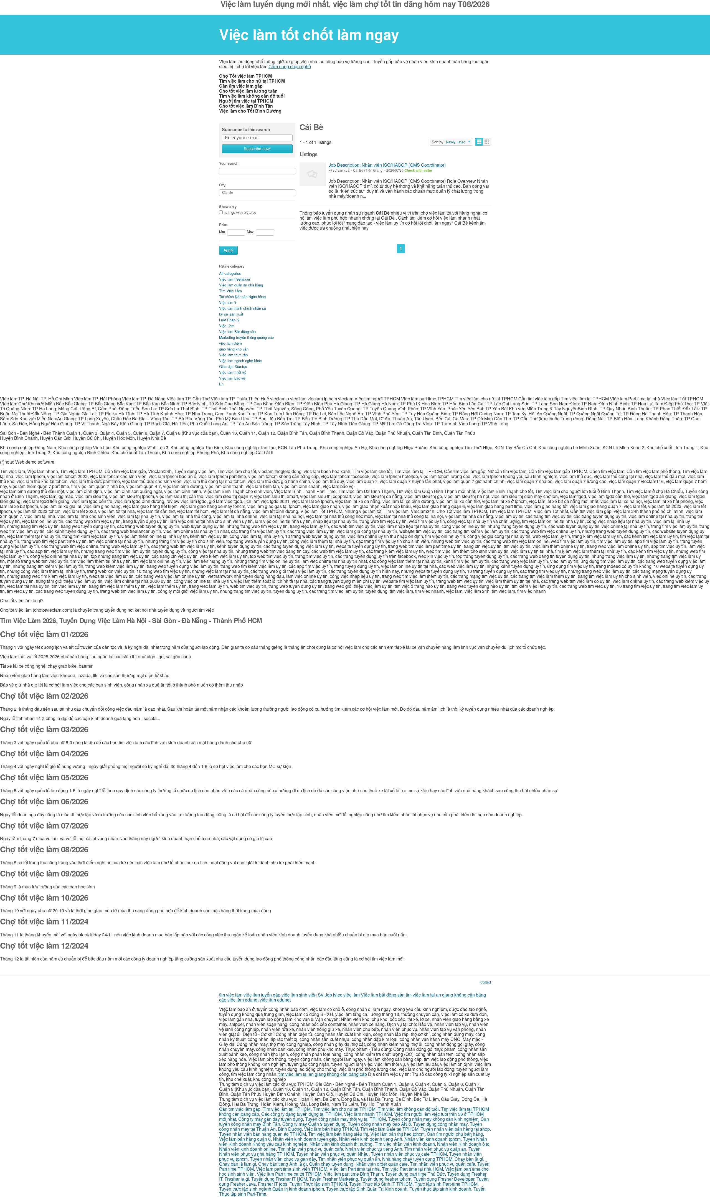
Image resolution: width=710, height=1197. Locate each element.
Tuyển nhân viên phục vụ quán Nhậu (332, 1154)
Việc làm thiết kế (232, 372)
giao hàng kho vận (233, 349)
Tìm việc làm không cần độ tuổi (408, 1109)
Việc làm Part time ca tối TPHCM (289, 1174)
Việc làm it (227, 302)
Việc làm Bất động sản (237, 331)
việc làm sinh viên (299, 995)
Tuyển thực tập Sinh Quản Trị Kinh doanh (366, 1189)
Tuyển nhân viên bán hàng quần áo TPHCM (262, 1134)
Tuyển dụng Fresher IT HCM (279, 1179)
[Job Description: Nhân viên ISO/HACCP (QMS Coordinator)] (313, 174)
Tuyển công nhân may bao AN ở (379, 1124)
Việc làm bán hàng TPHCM (331, 1129)
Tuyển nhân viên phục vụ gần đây (283, 1159)
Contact (485, 982)
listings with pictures (240, 212)
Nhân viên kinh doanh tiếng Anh (370, 1139)
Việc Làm (226, 325)
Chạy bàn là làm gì (237, 1164)
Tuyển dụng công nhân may (440, 1124)
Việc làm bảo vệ (232, 378)
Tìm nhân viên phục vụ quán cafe (310, 1149)
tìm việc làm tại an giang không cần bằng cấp (322, 1074)
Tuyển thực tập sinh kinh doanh (440, 1189)
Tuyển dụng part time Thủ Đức (415, 1174)
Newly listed (455, 141)
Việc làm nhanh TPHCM (368, 1114)
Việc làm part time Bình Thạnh (353, 1174)
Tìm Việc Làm (230, 290)
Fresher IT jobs (272, 1184)
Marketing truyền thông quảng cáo (246, 337)
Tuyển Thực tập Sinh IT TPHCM (380, 1184)
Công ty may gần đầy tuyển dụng (270, 1119)
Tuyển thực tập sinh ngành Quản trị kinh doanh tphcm (271, 1189)
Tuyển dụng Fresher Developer (444, 1179)
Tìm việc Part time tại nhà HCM (412, 1169)
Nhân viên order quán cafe (382, 1164)
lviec (337, 995)
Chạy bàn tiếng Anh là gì (282, 1164)
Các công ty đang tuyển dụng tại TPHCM (301, 1114)
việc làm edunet (242, 1000)
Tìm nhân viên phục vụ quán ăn (435, 1149)
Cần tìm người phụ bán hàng (455, 1134)
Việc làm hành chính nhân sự (242, 308)
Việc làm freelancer (234, 279)
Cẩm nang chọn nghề (289, 66)
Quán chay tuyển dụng (331, 1164)
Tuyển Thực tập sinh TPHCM (318, 1184)
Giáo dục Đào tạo (233, 366)
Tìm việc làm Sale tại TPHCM (389, 1129)
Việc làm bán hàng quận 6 (245, 1139)
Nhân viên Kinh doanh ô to (463, 1144)
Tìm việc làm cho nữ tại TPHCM (344, 1109)
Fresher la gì (237, 1179)
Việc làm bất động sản (383, 995)
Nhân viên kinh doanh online (247, 1149)
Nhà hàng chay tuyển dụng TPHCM (417, 1159)
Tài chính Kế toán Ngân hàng (242, 296)
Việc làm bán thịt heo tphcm (397, 1134)
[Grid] (487, 142)
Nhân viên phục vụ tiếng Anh (373, 1149)
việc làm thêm (230, 343)
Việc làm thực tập (233, 354)
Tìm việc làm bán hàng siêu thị (338, 1134)
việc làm (252, 995)
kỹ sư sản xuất (231, 314)
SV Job (325, 995)
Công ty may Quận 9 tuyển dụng (314, 1124)
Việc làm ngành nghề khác (240, 360)
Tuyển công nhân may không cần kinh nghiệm (433, 1119)
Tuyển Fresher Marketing (333, 1179)
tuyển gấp (270, 995)
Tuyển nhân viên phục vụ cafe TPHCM (409, 1154)
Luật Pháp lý (229, 319)
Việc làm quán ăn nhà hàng (241, 285)
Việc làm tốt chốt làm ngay (309, 34)
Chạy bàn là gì (469, 1159)
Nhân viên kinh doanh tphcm (432, 1139)
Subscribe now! (257, 149)
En (221, 384)
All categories (230, 273)
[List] (479, 142)
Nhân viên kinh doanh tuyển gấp (305, 1139)
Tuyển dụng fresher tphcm (385, 1179)
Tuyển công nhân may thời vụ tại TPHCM (345, 1119)
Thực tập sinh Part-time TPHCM (446, 1184)
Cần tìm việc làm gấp (239, 1109)
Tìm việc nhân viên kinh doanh (405, 1144)
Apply (228, 250)
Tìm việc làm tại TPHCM (287, 1109)
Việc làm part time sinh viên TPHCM (291, 1169)
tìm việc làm (230, 995)
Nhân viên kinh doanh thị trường (341, 1144)
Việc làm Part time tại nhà (354, 1169)
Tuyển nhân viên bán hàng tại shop (455, 1129)
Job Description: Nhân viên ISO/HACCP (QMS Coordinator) (387, 165)
